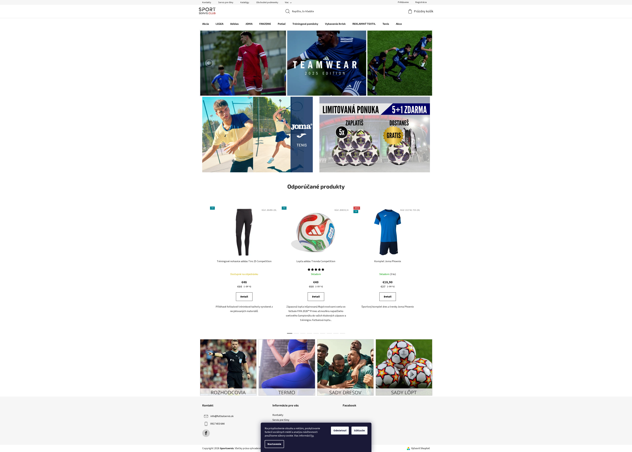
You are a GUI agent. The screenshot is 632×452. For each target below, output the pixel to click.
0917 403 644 (217, 424)
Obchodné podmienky (267, 2)
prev (205, 269)
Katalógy (244, 2)
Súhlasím (359, 430)
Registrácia (421, 2)
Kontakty (206, 2)
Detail (244, 296)
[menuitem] (205, 23)
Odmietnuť (339, 430)
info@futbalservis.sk (221, 416)
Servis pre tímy (225, 2)
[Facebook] (206, 433)
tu (312, 435)
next (427, 269)
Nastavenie (274, 444)
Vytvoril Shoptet (420, 448)
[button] (209, 63)
